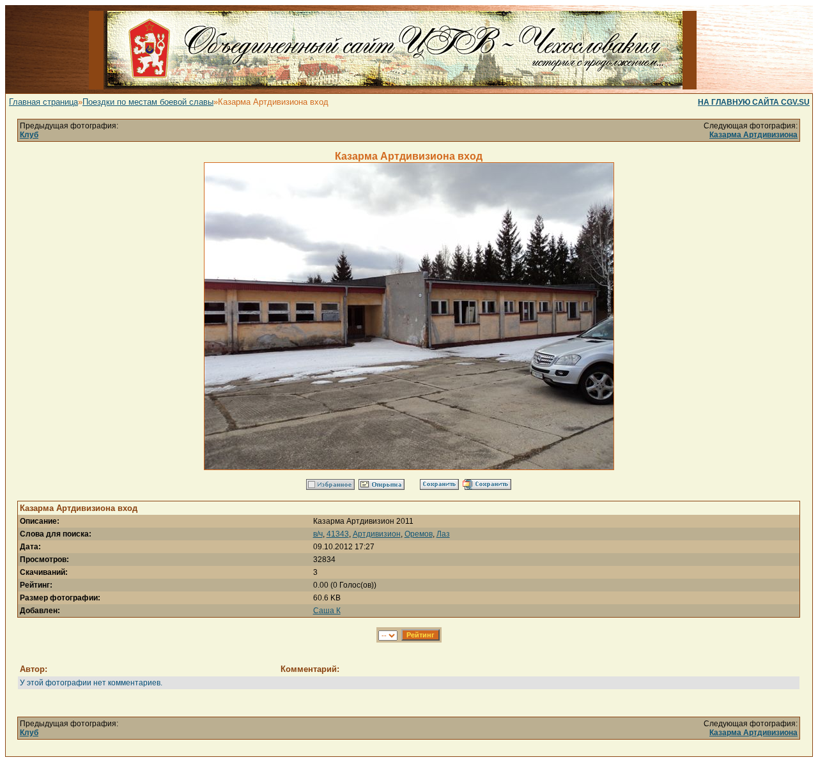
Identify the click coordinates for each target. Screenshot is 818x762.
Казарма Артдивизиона (753, 134)
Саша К (327, 610)
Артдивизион (377, 534)
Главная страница (43, 102)
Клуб (29, 134)
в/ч (318, 534)
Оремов (419, 534)
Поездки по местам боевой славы (147, 102)
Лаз (443, 534)
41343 (338, 534)
